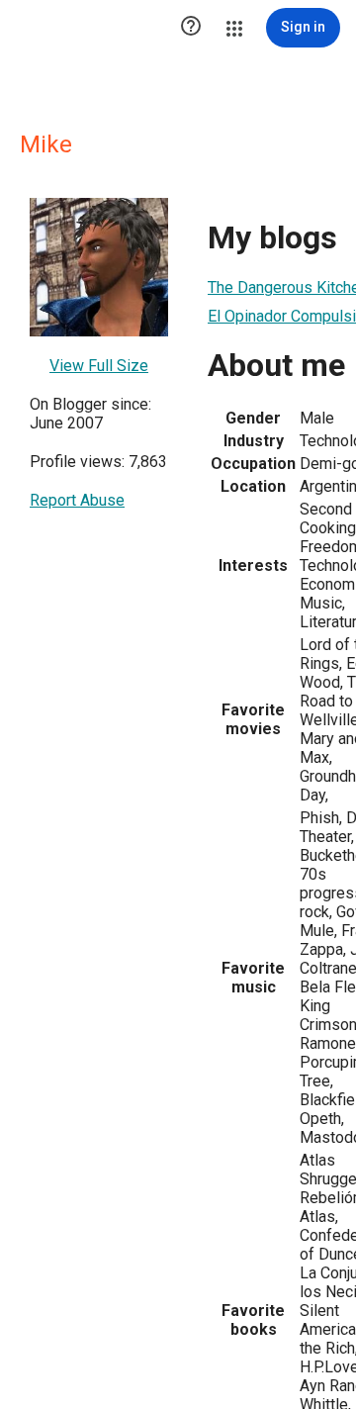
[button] (191, 27)
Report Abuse (77, 500)
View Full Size (98, 365)
